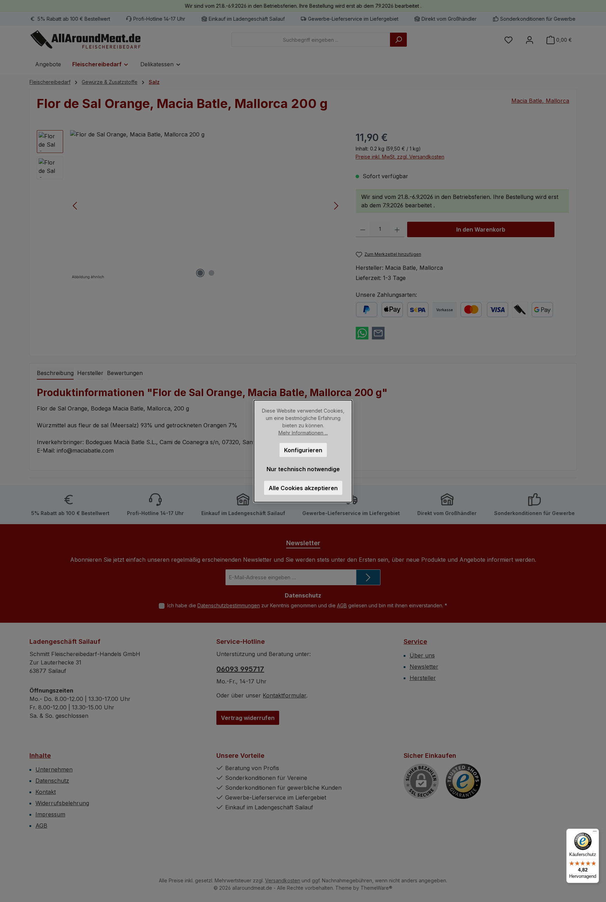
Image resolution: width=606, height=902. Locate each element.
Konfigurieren (303, 449)
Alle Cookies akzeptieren (303, 487)
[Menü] (595, 833)
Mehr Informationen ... (303, 432)
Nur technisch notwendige (303, 468)
